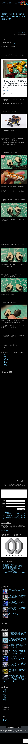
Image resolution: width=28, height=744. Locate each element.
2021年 (4, 695)
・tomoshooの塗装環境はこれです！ (11, 571)
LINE (5, 361)
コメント (22, 488)
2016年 (4, 701)
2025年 (4, 691)
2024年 (4, 692)
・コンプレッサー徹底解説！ (8, 570)
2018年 (4, 699)
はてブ (6, 359)
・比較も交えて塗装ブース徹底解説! (10, 568)
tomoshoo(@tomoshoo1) (8, 44)
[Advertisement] (7, 26)
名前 (4, 501)
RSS (5, 364)
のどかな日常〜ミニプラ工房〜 (13, 3)
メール (3, 503)
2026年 (4, 689)
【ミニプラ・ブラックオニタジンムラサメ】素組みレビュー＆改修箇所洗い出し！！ (8, 515)
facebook (6, 355)
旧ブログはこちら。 (6, 530)
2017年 (4, 700)
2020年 (4, 696)
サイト (3, 506)
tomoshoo (9, 732)
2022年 (4, 694)
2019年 (4, 697)
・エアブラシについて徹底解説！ (10, 567)
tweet (5, 356)
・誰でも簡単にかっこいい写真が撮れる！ (12, 566)
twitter (4, 720)
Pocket (6, 363)
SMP (19, 32)
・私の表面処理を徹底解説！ (8, 564)
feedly (6, 366)
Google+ (6, 358)
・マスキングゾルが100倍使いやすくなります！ (13, 572)
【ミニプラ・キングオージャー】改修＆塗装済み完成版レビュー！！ (20, 516)
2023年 (4, 693)
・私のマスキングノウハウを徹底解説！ (11, 565)
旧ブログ (5, 719)
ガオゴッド (24, 32)
